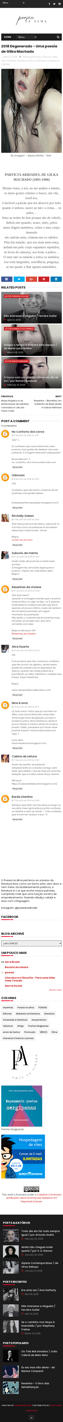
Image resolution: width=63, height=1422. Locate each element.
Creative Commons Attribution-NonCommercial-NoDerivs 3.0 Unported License (33, 1198)
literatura (49, 1013)
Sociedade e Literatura (15, 1019)
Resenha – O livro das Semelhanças (35, 1385)
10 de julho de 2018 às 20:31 (26, 650)
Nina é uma (20, 703)
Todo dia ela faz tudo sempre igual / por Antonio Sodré (40, 1233)
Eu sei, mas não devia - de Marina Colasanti (38, 1369)
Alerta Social (13, 986)
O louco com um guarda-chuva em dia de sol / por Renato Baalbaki (31, 379)
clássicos (8, 1025)
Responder (17, 467)
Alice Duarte (20, 647)
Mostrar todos (55, 990)
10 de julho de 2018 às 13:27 (26, 556)
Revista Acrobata (16, 967)
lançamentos (39, 1019)
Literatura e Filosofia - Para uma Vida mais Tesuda (30, 979)
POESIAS (6, 64)
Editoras (7, 1013)
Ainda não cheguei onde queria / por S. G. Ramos (37, 1249)
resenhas (8, 1007)
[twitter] (54, 4)
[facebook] (49, 4)
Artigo (20, 1025)
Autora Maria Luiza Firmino (19, 328)
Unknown (18, 475)
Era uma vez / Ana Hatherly (38, 1290)
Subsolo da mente (25, 553)
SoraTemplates (23, 1405)
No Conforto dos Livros (28, 432)
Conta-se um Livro (22, 540)
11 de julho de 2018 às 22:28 (26, 800)
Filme (54, 1032)
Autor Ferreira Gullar (16, 296)
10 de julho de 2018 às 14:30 (27, 590)
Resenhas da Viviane (26, 587)
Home (7, 36)
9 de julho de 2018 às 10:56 (26, 479)
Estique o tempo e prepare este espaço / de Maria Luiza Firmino (30, 346)
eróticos (46, 56)
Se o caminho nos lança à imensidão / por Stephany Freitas (38, 1325)
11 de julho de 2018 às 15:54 (26, 760)
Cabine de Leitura (24, 756)
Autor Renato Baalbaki (16, 361)
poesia (9, 972)
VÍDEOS (43, 1032)
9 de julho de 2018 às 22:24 (26, 519)
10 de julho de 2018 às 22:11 (26, 706)
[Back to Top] (31, 1417)
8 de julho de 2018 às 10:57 (26, 435)
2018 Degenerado (31, 56)
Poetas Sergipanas (38, 1025)
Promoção (29, 1032)
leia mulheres (9, 60)
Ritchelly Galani (23, 516)
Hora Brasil (12, 962)
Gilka (54, 56)
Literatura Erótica (26, 60)
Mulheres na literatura (47, 60)
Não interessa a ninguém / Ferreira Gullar (30, 316)
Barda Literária (22, 797)
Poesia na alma (26, 1007)
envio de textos (11, 1032)
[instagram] (59, 4)
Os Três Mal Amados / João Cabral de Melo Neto (39, 1353)
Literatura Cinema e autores (18, 1038)
